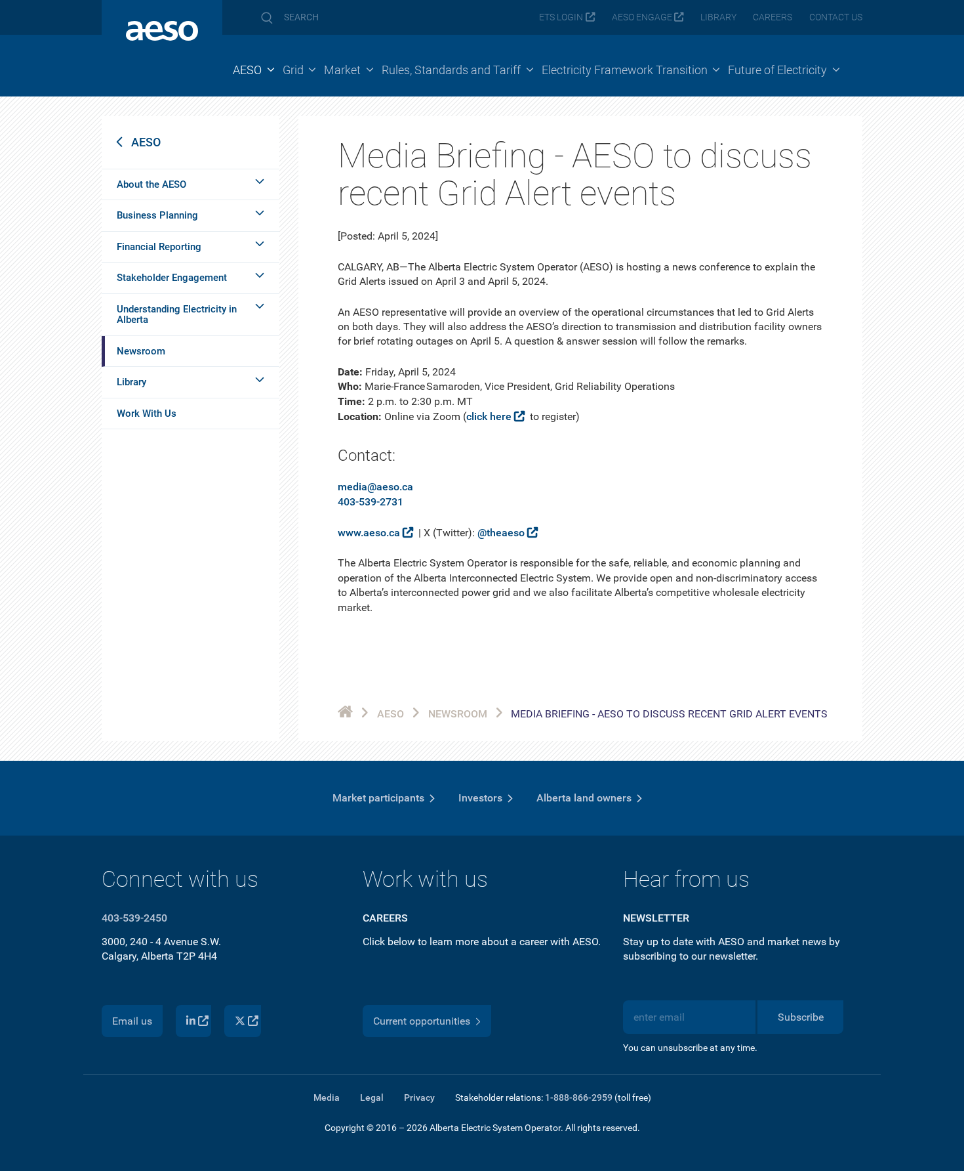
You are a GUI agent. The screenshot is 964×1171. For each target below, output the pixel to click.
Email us (132, 1021)
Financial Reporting (159, 247)
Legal (372, 1097)
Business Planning (157, 215)
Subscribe (801, 1017)
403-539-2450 (134, 918)
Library (718, 17)
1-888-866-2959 (579, 1097)
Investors (480, 798)
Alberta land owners (584, 798)
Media (326, 1097)
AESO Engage (642, 17)
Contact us (835, 17)
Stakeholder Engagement (172, 278)
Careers (772, 17)
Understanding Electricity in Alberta (177, 314)
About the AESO (151, 184)
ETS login (561, 17)
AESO (146, 142)
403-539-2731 (370, 502)
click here (489, 416)
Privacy (419, 1097)
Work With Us (146, 413)
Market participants (378, 798)
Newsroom (141, 351)
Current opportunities (421, 1021)
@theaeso (501, 532)
